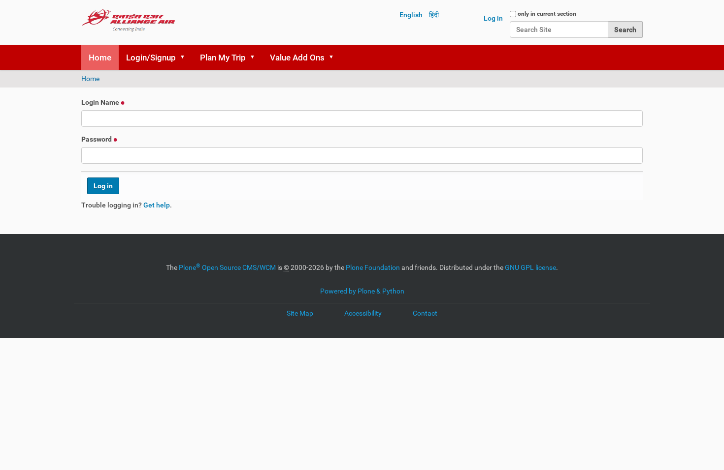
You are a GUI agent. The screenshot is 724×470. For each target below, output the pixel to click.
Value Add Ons (297, 57)
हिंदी (434, 15)
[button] (186, 57)
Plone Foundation (373, 267)
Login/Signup (151, 57)
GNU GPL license (530, 267)
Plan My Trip (223, 57)
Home (100, 57)
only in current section (547, 13)
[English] (128, 19)
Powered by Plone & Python (362, 291)
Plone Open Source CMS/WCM (227, 267)
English (411, 15)
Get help (156, 205)
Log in (493, 18)
